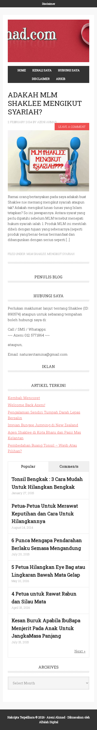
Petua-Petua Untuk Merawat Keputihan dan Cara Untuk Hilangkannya (45, 513)
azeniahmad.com (48, 41)
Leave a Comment (71, 127)
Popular (28, 466)
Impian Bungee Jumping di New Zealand (43, 425)
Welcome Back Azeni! (26, 404)
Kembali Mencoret (24, 397)
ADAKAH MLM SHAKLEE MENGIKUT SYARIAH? (45, 103)
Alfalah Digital (48, 722)
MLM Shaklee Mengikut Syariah (50, 254)
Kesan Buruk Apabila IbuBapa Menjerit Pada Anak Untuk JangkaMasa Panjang (46, 628)
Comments (69, 466)
